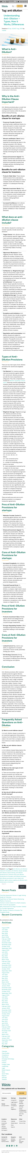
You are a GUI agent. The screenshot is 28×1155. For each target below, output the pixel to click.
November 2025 (6, 944)
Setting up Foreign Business (21, 1102)
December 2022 (6, 1010)
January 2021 (5, 1038)
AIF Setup (4, 1121)
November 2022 (6, 1012)
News (3, 1072)
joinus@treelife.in (5, 1105)
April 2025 (5, 958)
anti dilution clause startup (7, 872)
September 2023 (7, 993)
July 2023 (4, 997)
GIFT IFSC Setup (21, 1114)
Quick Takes (5, 1074)
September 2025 (7, 948)
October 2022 (6, 1014)
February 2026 (6, 939)
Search (4, 884)
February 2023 (6, 1006)
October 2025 (6, 946)
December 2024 (6, 965)
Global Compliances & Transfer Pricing (22, 1110)
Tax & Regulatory (13, 1108)
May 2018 (4, 1044)
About (3, 1100)
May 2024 (5, 978)
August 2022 (5, 1016)
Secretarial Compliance (14, 1104)
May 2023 (5, 1001)
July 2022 (4, 1017)
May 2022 (5, 1021)
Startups (4, 1077)
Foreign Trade (6, 1064)
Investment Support (4, 1123)
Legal (7, 869)
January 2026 (6, 941)
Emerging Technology (8, 1059)
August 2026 (5, 928)
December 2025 (6, 943)
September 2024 (7, 971)
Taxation (4, 1079)
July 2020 (5, 1042)
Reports (4, 1075)
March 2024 (5, 982)
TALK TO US (20, 5)
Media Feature (6, 1070)
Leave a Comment (8, 882)
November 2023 (6, 989)
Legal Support (14, 1102)
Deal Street (5, 1057)
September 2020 (7, 1040)
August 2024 (5, 973)
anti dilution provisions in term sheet (10, 878)
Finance (4, 1061)
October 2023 (6, 991)
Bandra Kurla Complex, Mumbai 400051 (5, 1140)
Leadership (5, 1066)
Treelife (4, 30)
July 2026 (5, 929)
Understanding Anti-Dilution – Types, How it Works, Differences (14, 20)
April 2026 (5, 935)
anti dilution (16, 869)
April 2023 (5, 1002)
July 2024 (5, 974)
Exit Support (4, 1130)
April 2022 (5, 1023)
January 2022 (6, 1029)
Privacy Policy (22, 1121)
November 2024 (6, 967)
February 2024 (6, 984)
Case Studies (5, 1053)
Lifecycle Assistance (4, 1127)
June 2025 (5, 954)
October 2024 (6, 969)
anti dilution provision (20, 876)
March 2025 (5, 959)
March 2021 (5, 1034)
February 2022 (6, 1027)
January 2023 (6, 1008)
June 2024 (5, 976)
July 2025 (5, 952)
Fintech (4, 1062)
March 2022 (5, 1025)
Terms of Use (22, 1123)
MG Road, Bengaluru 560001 (13, 1140)
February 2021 (6, 1036)
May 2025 (5, 956)
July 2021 (4, 1032)
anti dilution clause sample (19, 871)
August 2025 (5, 950)
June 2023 (5, 999)
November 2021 (6, 1031)
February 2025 (6, 961)
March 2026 (5, 937)
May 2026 (5, 933)
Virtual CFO (13, 1100)
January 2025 (6, 963)
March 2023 (5, 1004)
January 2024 (6, 986)
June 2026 (5, 931)
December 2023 (6, 987)
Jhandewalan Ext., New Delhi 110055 (22, 1140)
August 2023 (5, 995)
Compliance (5, 1055)
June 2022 (5, 1019)
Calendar (4, 1051)
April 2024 (5, 980)
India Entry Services (21, 1106)
